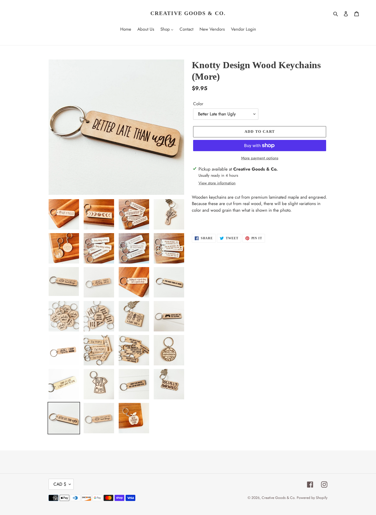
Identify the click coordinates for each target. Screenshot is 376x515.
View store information (217, 183)
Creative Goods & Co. (188, 13)
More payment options (259, 158)
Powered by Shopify (312, 497)
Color (198, 104)
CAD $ (59, 484)
